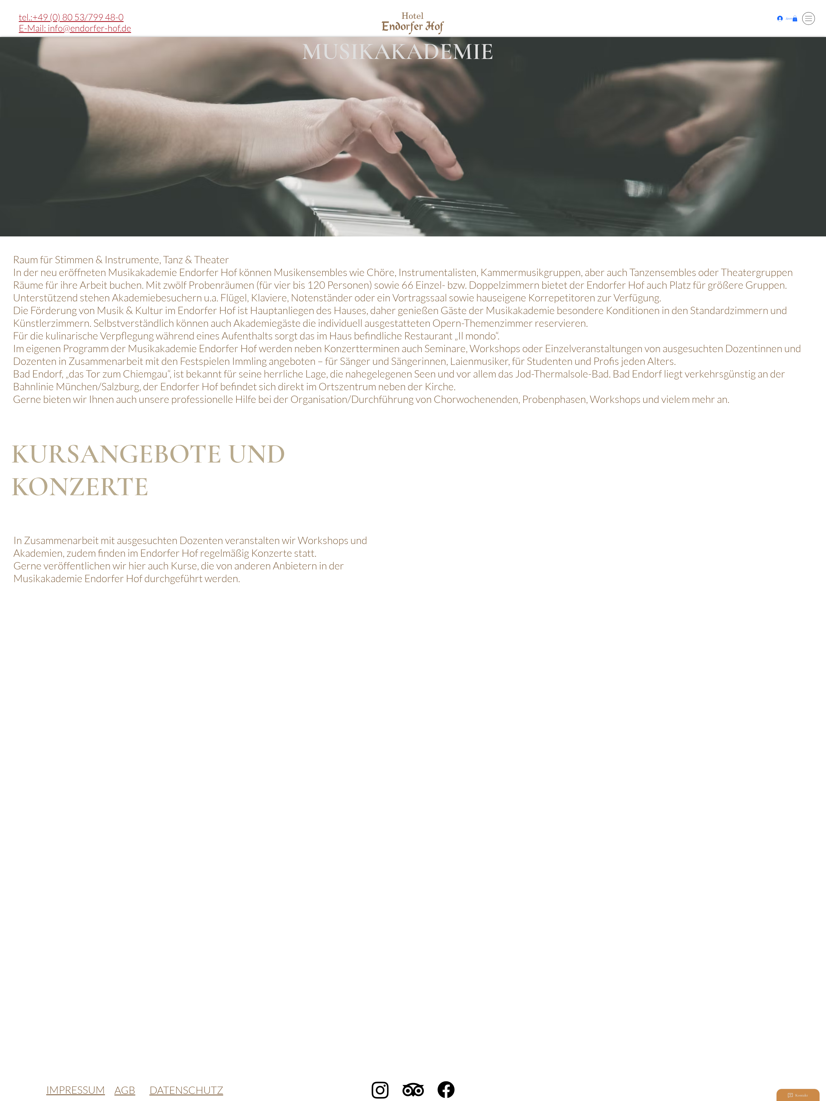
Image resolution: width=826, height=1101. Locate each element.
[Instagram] (380, 1089)
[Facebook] (446, 1089)
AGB (124, 1090)
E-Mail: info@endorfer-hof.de (75, 27)
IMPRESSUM (75, 1089)
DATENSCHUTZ (186, 1090)
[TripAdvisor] (413, 1089)
